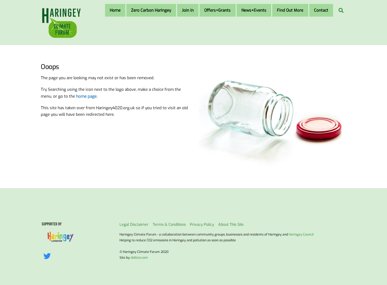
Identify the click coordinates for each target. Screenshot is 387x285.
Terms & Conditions (169, 224)
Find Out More (290, 10)
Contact (321, 10)
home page (86, 96)
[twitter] (48, 256)
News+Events (253, 10)
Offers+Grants (217, 10)
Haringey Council (301, 234)
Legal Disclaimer (134, 224)
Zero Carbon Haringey (151, 10)
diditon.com (139, 258)
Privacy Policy (202, 224)
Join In (188, 10)
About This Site (231, 224)
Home (115, 10)
